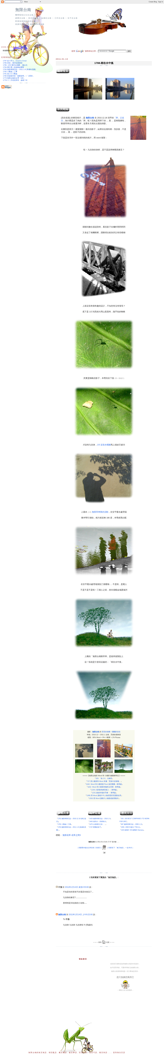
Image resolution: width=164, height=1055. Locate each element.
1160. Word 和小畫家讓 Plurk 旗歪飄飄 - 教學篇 (104, 784)
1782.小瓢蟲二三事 (64, 824)
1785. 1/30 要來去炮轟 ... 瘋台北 (15, 65)
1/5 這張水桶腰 (104, 445)
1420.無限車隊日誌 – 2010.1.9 (99, 818)
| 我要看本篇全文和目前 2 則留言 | (90, 848)
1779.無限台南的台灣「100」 (14, 78)
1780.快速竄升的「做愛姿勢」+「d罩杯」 (18, 76)
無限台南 (23, 10)
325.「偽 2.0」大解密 (104, 778)
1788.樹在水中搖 (103, 63)
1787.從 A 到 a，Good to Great (15, 61)
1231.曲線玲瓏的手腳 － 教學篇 (104, 793)
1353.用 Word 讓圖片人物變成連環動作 (104, 798)
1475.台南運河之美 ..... (97, 824)
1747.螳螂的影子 (95, 827)
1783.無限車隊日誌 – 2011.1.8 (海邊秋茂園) (19, 69)
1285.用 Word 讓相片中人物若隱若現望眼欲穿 (104, 795)
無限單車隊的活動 (100, 512)
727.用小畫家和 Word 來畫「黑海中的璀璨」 (104, 781)
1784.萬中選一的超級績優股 (13, 67)
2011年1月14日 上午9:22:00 (81, 914)
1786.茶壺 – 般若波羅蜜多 (13, 63)
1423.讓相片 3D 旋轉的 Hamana (132, 830)
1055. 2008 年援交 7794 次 (130, 827)
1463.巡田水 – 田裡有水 (97, 821)
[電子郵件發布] (104, 853)
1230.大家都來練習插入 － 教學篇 (104, 790)
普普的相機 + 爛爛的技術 (111, 732)
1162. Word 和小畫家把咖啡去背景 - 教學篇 (104, 787)
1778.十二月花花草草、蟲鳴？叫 (15, 80)
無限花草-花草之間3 (72, 835)
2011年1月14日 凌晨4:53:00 (77, 887)
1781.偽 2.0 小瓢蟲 (10, 74)
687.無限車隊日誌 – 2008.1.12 (131, 824)
